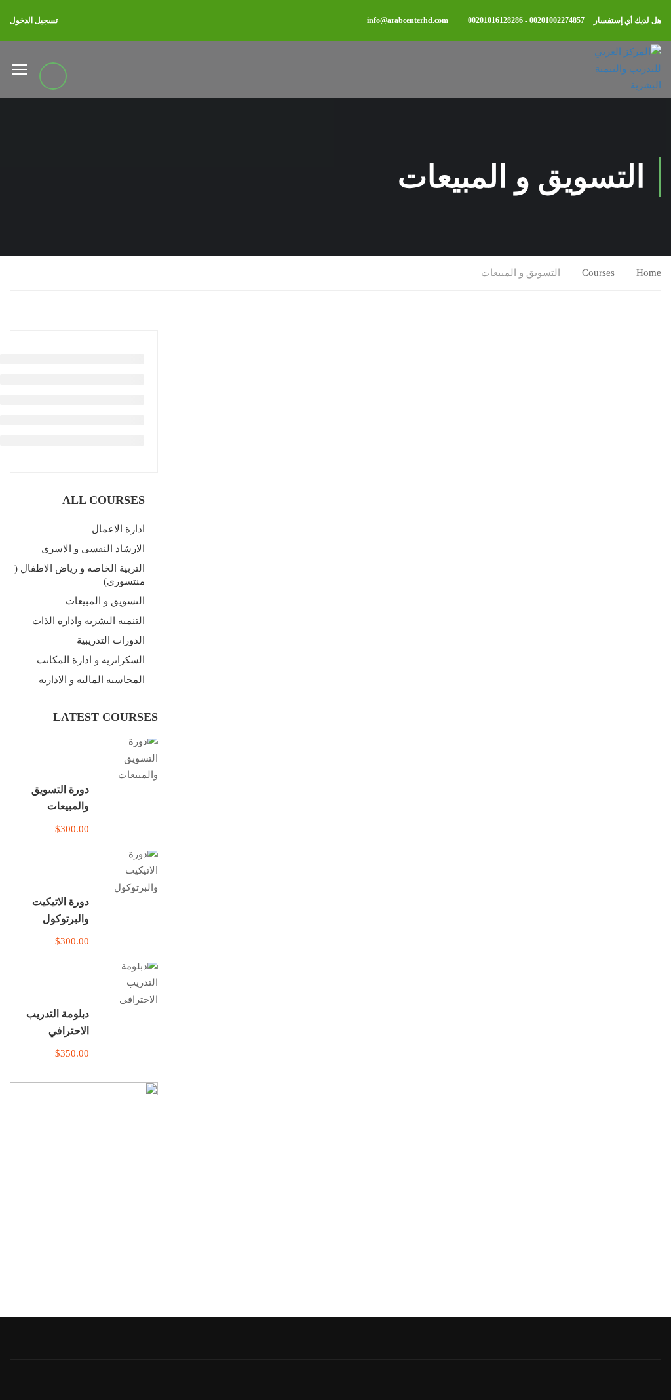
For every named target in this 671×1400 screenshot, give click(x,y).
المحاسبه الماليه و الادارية (92, 679)
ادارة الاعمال (118, 529)
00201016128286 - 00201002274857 (526, 20)
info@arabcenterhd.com (407, 20)
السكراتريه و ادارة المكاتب (91, 660)
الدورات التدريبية (111, 640)
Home (648, 272)
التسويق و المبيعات (105, 601)
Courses (598, 272)
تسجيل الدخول (34, 20)
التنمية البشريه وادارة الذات (88, 620)
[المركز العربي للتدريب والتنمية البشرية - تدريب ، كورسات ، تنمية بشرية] (620, 69)
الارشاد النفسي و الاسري (93, 548)
